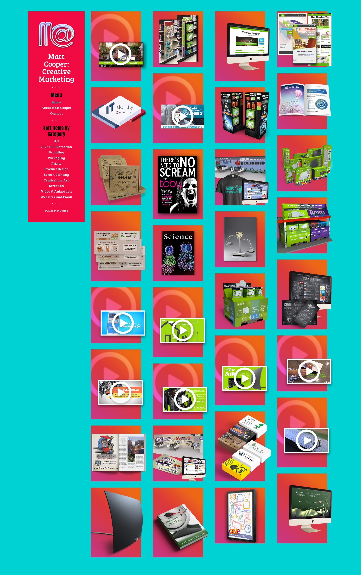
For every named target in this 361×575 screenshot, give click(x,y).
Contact (56, 113)
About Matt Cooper (56, 107)
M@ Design (61, 210)
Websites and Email (56, 197)
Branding (56, 152)
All (56, 141)
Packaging (56, 158)
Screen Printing (56, 174)
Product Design (56, 169)
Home (56, 102)
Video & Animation (56, 191)
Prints (56, 163)
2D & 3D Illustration (56, 146)
